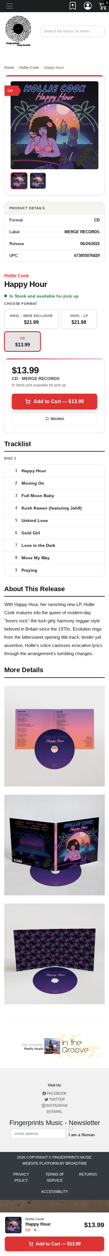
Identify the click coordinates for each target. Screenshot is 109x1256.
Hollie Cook (29, 68)
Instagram (56, 1105)
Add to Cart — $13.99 (59, 401)
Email (56, 1112)
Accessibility (54, 1192)
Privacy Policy (21, 1177)
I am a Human (82, 1135)
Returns (88, 1174)
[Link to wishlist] (73, 7)
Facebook (56, 1093)
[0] (103, 7)
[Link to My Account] (88, 7)
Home (9, 68)
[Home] (18, 31)
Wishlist (57, 419)
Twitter (56, 1099)
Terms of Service (54, 1177)
